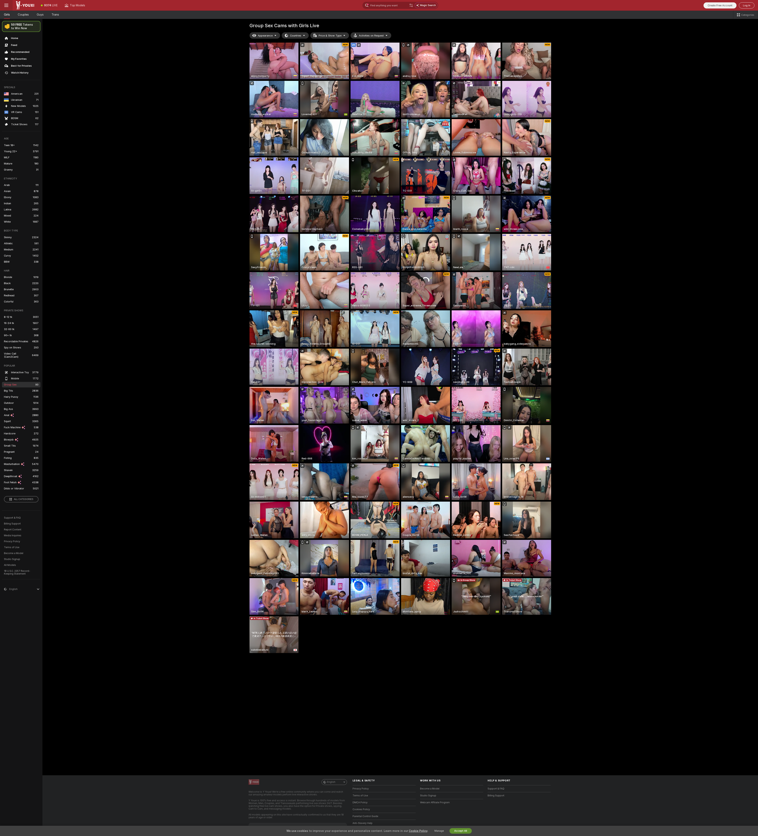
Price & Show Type (330, 35)
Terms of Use (11, 547)
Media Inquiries (12, 535)
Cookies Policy (361, 809)
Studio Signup (12, 559)
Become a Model (13, 553)
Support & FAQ (12, 517)
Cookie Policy (418, 830)
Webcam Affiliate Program (435, 802)
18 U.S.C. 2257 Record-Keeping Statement (17, 572)
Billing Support (12, 523)
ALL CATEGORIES (23, 499)
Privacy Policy (12, 541)
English (331, 782)
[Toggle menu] (6, 5)
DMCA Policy (360, 802)
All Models (10, 565)
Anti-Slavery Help (362, 823)
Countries (295, 35)
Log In (746, 5)
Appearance (265, 35)
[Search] (411, 5)
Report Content (12, 529)
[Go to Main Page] (25, 5)
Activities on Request (371, 35)
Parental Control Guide (365, 816)
